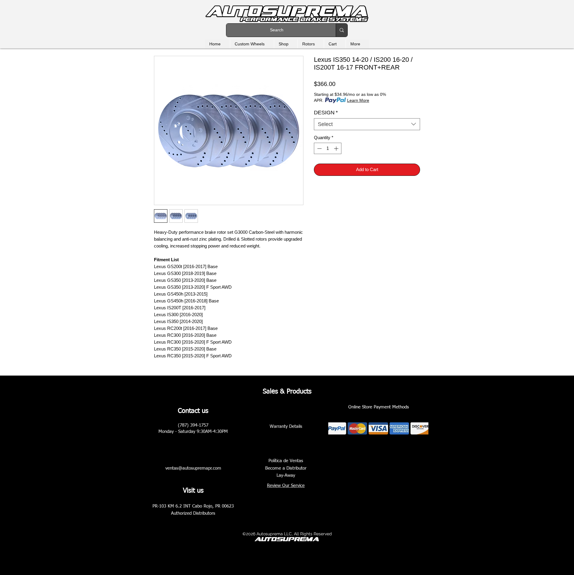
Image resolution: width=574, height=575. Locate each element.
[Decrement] (319, 148)
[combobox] (367, 124)
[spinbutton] (328, 148)
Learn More (358, 100)
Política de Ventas (285, 461)
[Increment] (337, 148)
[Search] (341, 30)
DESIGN (326, 113)
